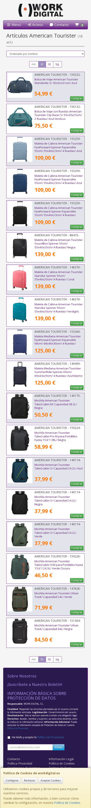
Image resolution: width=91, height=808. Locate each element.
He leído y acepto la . (38, 737)
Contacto (61, 24)
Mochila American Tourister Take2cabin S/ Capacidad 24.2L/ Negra (55, 500)
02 (49, 64)
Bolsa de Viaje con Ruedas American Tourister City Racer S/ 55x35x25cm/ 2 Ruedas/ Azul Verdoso (58, 115)
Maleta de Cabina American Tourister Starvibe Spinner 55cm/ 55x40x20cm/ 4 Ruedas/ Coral (58, 275)
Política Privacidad (19, 763)
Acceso (37, 24)
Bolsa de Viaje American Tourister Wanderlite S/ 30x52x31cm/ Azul (56, 81)
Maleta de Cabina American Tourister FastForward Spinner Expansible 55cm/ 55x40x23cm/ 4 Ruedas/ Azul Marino (58, 181)
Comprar (76, 98)
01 (42, 64)
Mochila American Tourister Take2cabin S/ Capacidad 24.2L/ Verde (55, 532)
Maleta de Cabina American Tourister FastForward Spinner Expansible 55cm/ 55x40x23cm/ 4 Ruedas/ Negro (58, 213)
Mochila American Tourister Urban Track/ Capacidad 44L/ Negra (56, 627)
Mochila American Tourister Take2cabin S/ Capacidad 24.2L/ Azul (58, 466)
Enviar (58, 747)
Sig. (57, 64)
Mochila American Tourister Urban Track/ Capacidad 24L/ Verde (56, 595)
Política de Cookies (67, 803)
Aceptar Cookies (51, 780)
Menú (16, 24)
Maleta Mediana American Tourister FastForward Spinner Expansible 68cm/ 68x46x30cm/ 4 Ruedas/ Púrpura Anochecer (57, 341)
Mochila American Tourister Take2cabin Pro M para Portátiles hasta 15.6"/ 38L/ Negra (55, 436)
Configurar (12, 780)
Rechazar (29, 780)
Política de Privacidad (17, 728)
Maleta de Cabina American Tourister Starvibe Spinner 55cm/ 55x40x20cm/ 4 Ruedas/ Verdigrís (58, 307)
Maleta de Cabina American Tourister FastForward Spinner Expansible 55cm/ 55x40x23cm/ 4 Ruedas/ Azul (58, 147)
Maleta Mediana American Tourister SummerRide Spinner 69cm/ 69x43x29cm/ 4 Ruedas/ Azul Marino (58, 372)
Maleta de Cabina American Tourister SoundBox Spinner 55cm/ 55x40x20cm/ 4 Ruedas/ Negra (58, 243)
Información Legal (61, 759)
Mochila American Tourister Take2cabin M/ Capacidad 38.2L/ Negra (55, 404)
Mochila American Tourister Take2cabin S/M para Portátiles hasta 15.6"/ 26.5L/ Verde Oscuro (58, 564)
